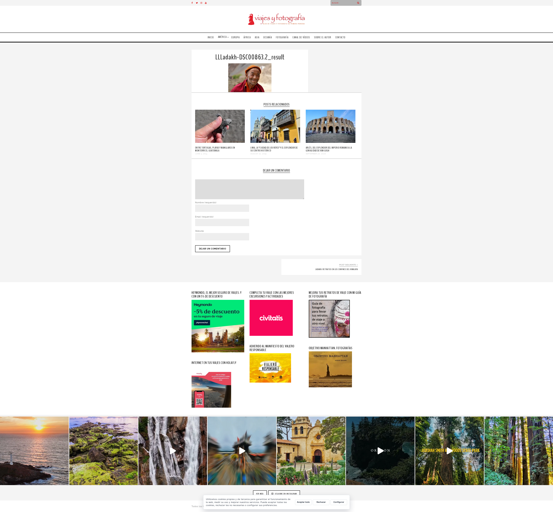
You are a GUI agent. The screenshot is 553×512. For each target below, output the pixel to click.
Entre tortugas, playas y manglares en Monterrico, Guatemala (215, 149)
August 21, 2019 (258, 154)
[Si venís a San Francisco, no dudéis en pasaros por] (242, 451)
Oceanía (267, 37)
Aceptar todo (303, 502)
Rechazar (321, 502)
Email (204, 217)
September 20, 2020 (316, 154)
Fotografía (282, 37)
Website (199, 231)
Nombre (205, 202)
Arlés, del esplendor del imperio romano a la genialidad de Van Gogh (329, 149)
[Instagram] (202, 3)
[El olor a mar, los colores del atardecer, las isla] (103, 451)
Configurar (338, 502)
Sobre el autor (322, 37)
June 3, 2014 (201, 154)
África (247, 37)
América (222, 37)
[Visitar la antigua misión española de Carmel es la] (311, 451)
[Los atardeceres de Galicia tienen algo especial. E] (34, 451)
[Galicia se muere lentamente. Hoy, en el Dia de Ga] (172, 451)
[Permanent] (220, 142)
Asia (257, 37)
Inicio (211, 37)
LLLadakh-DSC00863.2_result (249, 57)
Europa (235, 37)
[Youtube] (207, 3)
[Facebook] (194, 3)
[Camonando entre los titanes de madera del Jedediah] (449, 451)
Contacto (340, 37)
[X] (198, 3)
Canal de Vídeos (301, 37)
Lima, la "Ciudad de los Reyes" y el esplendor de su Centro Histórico (274, 149)
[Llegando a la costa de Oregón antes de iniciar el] (380, 451)
